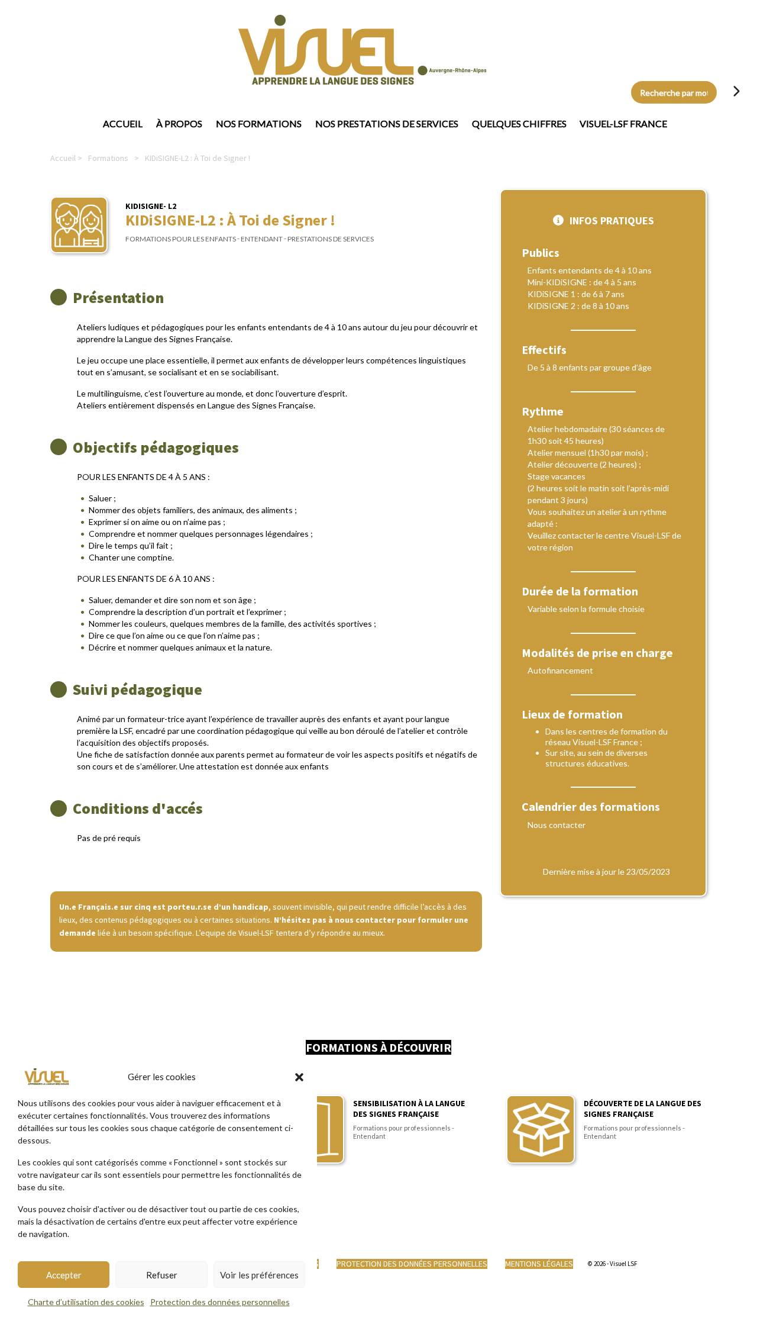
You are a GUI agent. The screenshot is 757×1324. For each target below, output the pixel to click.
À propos (179, 123)
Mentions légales (539, 1263)
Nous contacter (556, 825)
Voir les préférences (259, 1275)
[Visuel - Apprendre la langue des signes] (315, 50)
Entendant (262, 238)
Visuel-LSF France (623, 123)
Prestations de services (330, 238)
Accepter (64, 1275)
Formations (108, 158)
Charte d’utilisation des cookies (86, 1302)
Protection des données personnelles (220, 1302)
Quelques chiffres (519, 123)
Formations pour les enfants (180, 238)
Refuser (161, 1275)
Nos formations (259, 123)
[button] (299, 1077)
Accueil (123, 123)
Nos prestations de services (386, 123)
